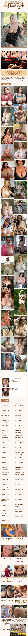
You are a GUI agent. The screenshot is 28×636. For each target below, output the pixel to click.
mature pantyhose (19, 442)
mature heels (18, 403)
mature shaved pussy (20, 459)
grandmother (4, 435)
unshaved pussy (19, 479)
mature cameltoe (5, 479)
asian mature (4, 405)
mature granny (5, 517)
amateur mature (5, 403)
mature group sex (5, 520)
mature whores (19, 489)
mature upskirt (18, 482)
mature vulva (18, 487)
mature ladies (18, 413)
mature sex (18, 457)
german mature (5, 430)
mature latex (18, 415)
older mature (18, 501)
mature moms (18, 432)
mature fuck (4, 510)
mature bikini (4, 467)
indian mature (4, 445)
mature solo (18, 469)
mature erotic (4, 503)
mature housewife (19, 405)
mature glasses (5, 515)
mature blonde (5, 469)
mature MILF (18, 430)
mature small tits (19, 467)
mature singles (19, 462)
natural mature (19, 496)
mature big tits (4, 464)
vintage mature (19, 516)
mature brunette (5, 477)
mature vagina (18, 484)
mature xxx (18, 494)
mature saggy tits (19, 452)
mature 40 (4, 450)
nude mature (18, 499)
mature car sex (5, 482)
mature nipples (19, 437)
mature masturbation (20, 427)
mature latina (18, 417)
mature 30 (4, 447)
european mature (5, 427)
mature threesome (19, 474)
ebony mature (4, 425)
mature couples (5, 489)
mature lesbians (19, 422)
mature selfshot (19, 454)
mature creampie (5, 491)
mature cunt (4, 496)
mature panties (19, 440)
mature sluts (18, 464)
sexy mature (18, 509)
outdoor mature (19, 504)
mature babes (4, 457)
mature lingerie (19, 425)
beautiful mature (5, 408)
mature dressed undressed (5, 500)
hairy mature (4, 437)
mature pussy (18, 447)
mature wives (18, 491)
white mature (18, 519)
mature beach (4, 462)
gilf (2, 432)
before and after (5, 410)
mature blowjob (5, 472)
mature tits (18, 477)
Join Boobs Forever (14, 73)
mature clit (4, 484)
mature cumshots (5, 494)
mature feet (4, 505)
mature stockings (19, 472)
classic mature (5, 417)
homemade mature (6, 440)
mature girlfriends (5, 513)
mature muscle (19, 435)
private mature (18, 506)
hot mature (4, 442)
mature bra (4, 474)
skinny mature (18, 511)
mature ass (4, 454)
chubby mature (5, 415)
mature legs (18, 420)
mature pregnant (19, 445)
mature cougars (5, 487)
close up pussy (5, 420)
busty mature (4, 413)
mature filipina (4, 508)
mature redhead (19, 450)
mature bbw (4, 459)
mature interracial (19, 408)
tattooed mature (19, 514)
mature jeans (18, 410)
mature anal (4, 452)
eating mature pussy (6, 422)
